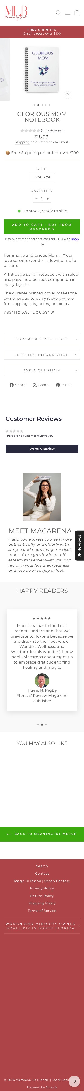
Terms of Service (42, 910)
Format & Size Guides (42, 339)
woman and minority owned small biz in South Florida (41, 926)
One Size (41, 177)
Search (42, 866)
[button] (42, 131)
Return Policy (42, 896)
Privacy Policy (42, 888)
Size (42, 169)
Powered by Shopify (42, 1087)
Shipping (22, 142)
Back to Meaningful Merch (45, 833)
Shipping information (42, 355)
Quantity (42, 190)
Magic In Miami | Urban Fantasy (42, 881)
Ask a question (42, 370)
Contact (42, 873)
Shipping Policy (42, 903)
